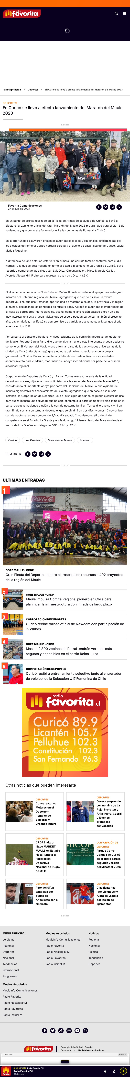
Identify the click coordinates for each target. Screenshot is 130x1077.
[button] (65, 1061)
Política (93, 951)
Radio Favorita (55, 945)
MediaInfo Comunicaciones (63, 939)
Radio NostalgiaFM (58, 951)
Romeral (85, 440)
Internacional (11, 970)
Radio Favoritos (56, 958)
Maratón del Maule (60, 440)
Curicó (12, 440)
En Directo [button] (21, 1068)
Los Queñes (32, 440)
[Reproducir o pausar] (123, 1071)
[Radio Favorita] (22, 14)
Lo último (9, 939)
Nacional (8, 958)
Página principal (12, 89)
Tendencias (10, 964)
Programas (10, 976)
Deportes (33, 89)
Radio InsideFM (55, 964)
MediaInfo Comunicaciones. (91, 1050)
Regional (8, 945)
